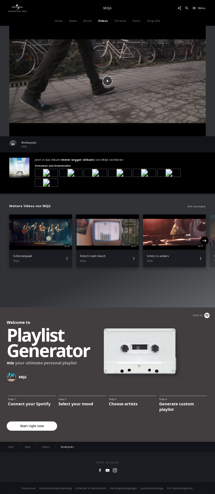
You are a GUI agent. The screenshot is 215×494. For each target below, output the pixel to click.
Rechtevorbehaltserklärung (55, 488)
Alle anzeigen (196, 206)
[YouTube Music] (47, 183)
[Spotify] (96, 173)
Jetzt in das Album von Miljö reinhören (79, 160)
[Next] (204, 241)
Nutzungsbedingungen (123, 488)
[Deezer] (120, 173)
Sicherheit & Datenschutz (90, 488)
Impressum (28, 488)
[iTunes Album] (145, 173)
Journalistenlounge (152, 488)
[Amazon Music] (71, 173)
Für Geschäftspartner (180, 488)
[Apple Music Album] (47, 173)
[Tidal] (169, 173)
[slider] (94, 132)
